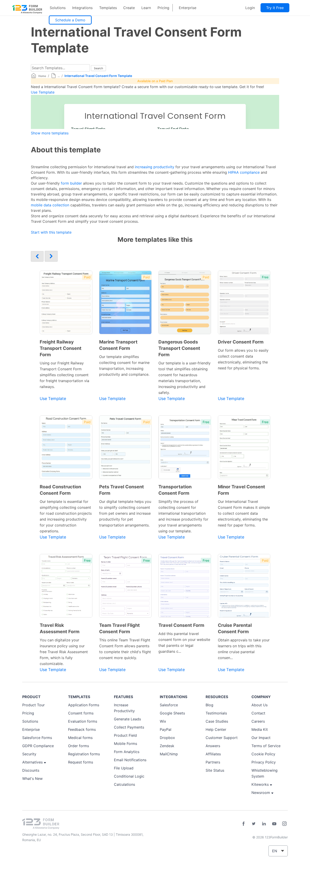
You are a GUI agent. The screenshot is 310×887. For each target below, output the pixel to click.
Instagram (284, 823)
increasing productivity (154, 167)
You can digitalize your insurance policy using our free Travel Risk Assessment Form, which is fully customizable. (64, 652)
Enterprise (187, 7)
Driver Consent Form (240, 342)
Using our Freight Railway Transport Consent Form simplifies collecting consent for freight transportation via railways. (64, 375)
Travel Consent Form (181, 625)
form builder (71, 183)
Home (42, 76)
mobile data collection (50, 205)
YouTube (274, 823)
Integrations (82, 7)
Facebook (243, 823)
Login (250, 7)
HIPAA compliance (244, 172)
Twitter (253, 823)
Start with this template (51, 232)
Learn (146, 7)
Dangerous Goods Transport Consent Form (179, 348)
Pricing (163, 7)
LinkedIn (264, 823)
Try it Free (275, 7)
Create (129, 7)
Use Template (42, 92)
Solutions (58, 7)
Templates (108, 7)
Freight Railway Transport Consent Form (60, 348)
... (59, 76)
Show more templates (50, 133)
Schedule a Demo (70, 20)
